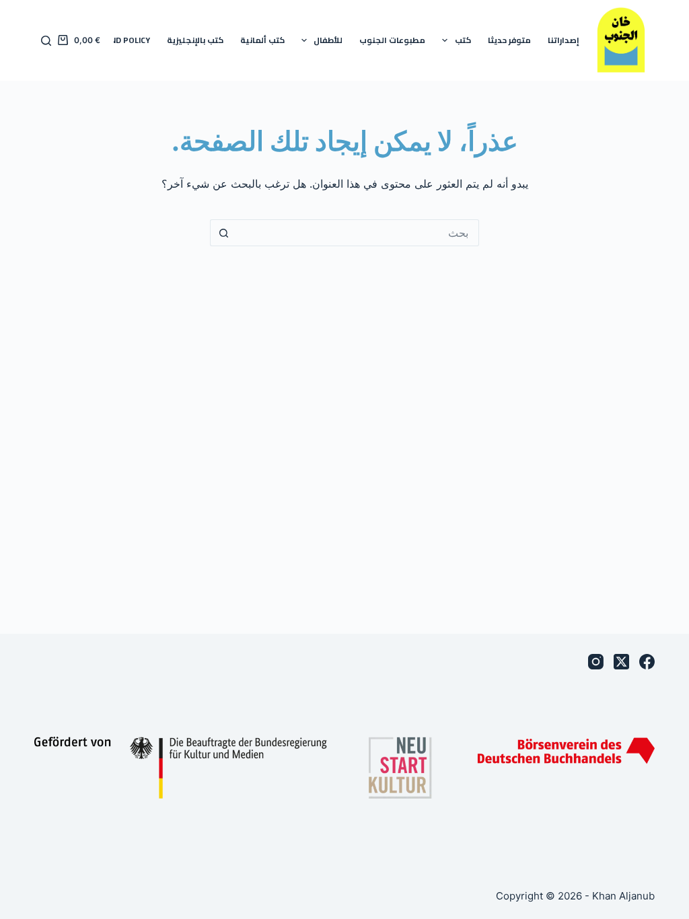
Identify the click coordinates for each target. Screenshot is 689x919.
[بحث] (46, 41)
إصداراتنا (563, 40)
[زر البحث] (223, 232)
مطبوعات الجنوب (392, 40)
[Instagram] (596, 661)
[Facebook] (647, 661)
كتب (463, 40)
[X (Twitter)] (621, 661)
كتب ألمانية (262, 40)
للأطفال (328, 40)
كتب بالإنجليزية (195, 40)
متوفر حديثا (509, 40)
